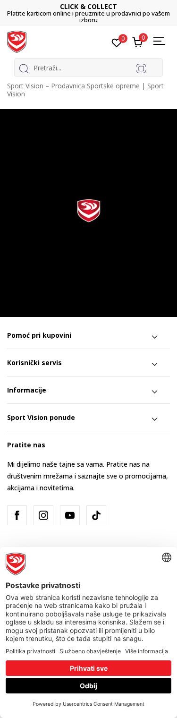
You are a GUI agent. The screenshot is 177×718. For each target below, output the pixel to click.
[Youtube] (69, 515)
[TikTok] (96, 515)
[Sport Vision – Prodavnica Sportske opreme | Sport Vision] (16, 41)
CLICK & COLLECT (88, 6)
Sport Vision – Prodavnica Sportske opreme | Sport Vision (85, 89)
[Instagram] (43, 515)
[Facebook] (17, 515)
